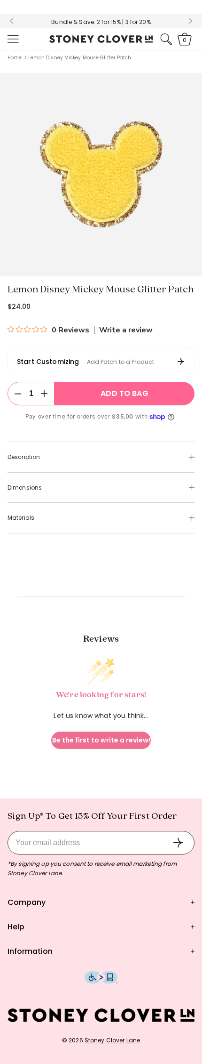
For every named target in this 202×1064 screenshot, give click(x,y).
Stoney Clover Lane (112, 1040)
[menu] (12, 39)
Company (27, 902)
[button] (12, 39)
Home (15, 57)
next (190, 21)
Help (16, 926)
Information (30, 951)
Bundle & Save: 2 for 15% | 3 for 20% (100, 22)
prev (12, 21)
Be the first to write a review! (101, 740)
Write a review (126, 330)
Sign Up (178, 842)
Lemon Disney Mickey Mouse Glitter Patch (80, 57)
